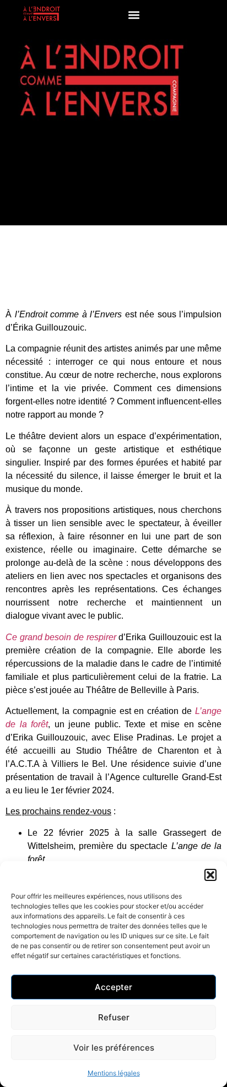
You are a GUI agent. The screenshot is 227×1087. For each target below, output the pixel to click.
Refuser (113, 1017)
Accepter (113, 987)
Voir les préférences (113, 1047)
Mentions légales (114, 1073)
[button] (210, 874)
